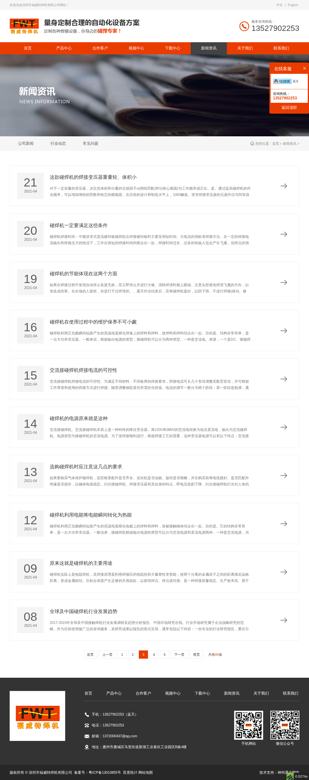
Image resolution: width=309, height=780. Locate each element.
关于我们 (261, 693)
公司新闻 (26, 143)
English (293, 5)
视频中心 (173, 693)
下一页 (179, 654)
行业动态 (58, 143)
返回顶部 (289, 107)
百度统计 (130, 772)
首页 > (277, 143)
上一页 (107, 654)
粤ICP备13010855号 (105, 772)
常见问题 (90, 143)
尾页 (196, 654)
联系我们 (290, 693)
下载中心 (202, 693)
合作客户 (143, 693)
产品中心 (114, 693)
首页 (90, 654)
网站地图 (145, 772)
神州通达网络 (288, 772)
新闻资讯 (231, 693)
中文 (279, 5)
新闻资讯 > (291, 143)
